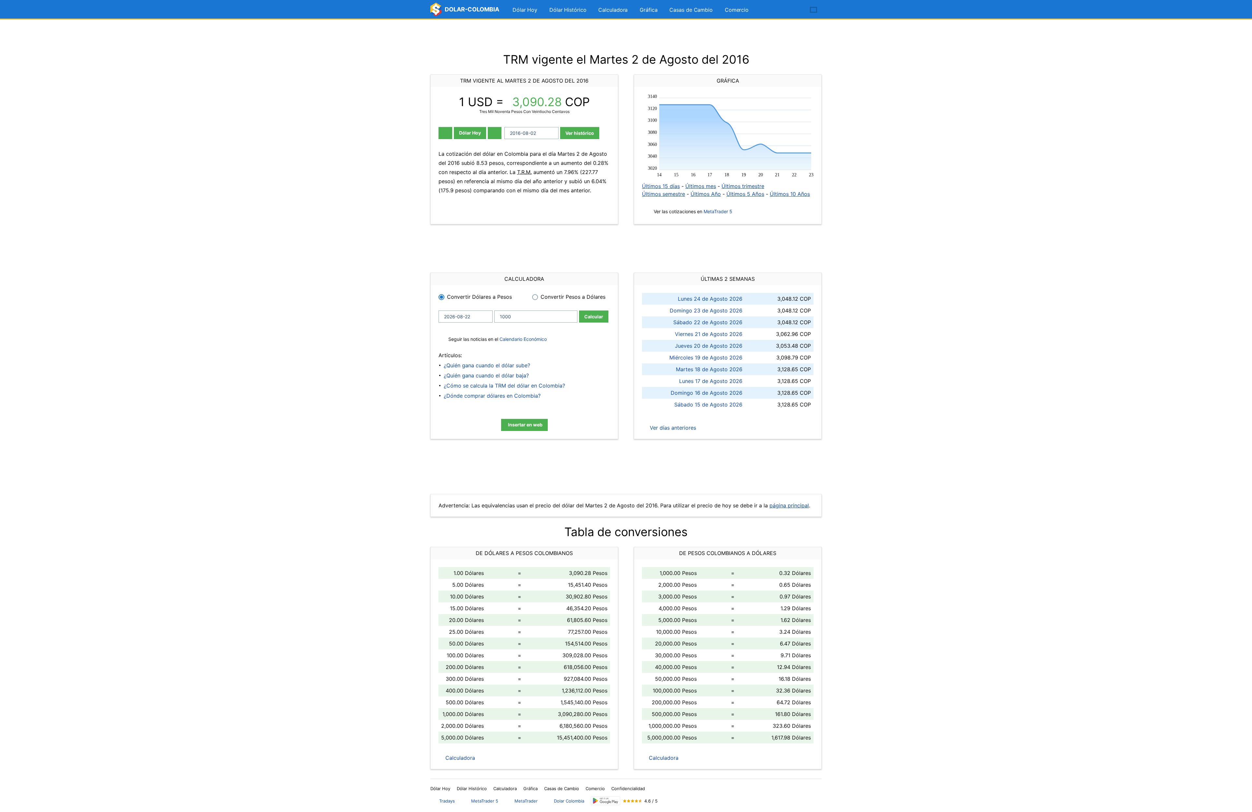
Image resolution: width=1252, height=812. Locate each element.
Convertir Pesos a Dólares (573, 297)
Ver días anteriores (672, 427)
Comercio (737, 10)
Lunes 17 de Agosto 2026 (710, 381)
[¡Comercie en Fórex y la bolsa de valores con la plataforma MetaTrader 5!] (795, 10)
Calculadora (613, 10)
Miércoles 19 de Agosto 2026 (705, 357)
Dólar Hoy (525, 10)
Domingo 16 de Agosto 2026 (706, 393)
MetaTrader (526, 801)
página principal (789, 505)
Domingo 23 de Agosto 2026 (706, 310)
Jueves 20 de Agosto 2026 (708, 345)
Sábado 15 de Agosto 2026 (708, 404)
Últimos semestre (663, 194)
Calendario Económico (522, 339)
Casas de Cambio (691, 10)
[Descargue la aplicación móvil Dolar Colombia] (605, 800)
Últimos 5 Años (745, 194)
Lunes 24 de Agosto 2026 (710, 298)
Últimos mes (700, 186)
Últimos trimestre (743, 186)
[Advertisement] (626, 36)
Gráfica (648, 10)
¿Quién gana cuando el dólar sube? (487, 365)
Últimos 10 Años (790, 194)
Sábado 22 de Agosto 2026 (707, 322)
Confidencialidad (628, 788)
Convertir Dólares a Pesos (479, 297)
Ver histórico (579, 133)
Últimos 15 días (661, 186)
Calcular (593, 316)
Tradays (447, 801)
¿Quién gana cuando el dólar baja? (486, 375)
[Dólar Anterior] (445, 133)
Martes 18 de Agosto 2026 (709, 369)
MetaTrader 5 (718, 211)
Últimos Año (706, 194)
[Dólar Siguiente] (494, 133)
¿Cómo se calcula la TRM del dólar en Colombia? (504, 385)
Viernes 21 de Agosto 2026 (708, 334)
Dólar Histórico (568, 10)
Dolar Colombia (569, 801)
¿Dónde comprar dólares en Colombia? (492, 395)
